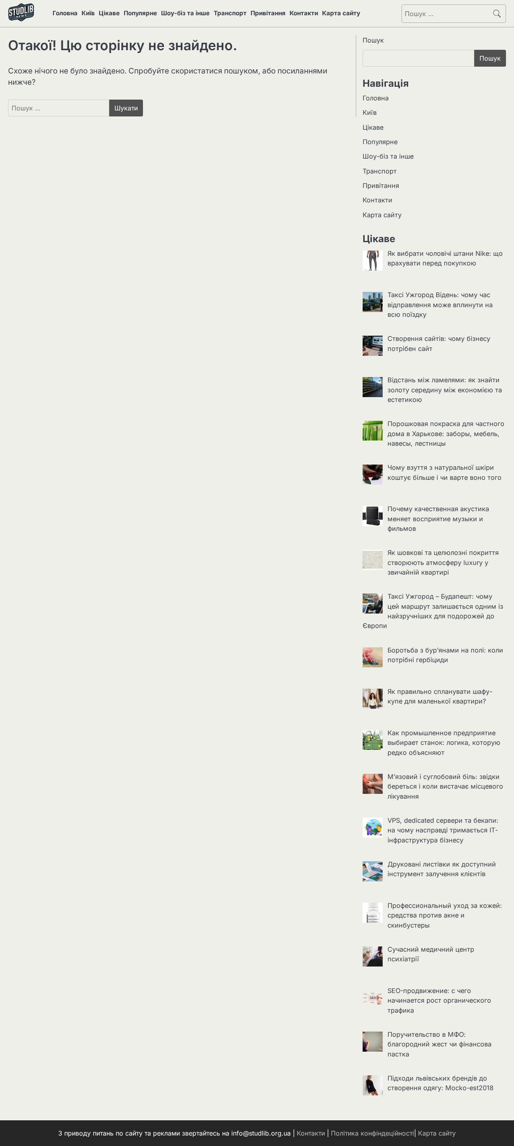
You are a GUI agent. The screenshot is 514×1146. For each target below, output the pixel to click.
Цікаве (109, 13)
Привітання (268, 13)
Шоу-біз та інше (185, 13)
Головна (65, 13)
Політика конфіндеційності (372, 1133)
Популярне (140, 13)
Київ (88, 13)
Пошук (373, 40)
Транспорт (230, 13)
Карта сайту (341, 13)
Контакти (304, 13)
